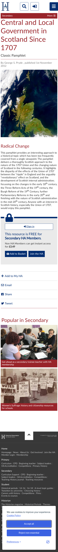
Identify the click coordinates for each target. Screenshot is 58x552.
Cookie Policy (14, 515)
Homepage (6, 452)
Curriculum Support (10, 475)
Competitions (25, 466)
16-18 (30, 488)
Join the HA (36, 254)
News (15, 452)
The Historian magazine (12, 504)
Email (8, 285)
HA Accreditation (9, 466)
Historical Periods (33, 504)
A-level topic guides (44, 488)
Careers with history (10, 493)
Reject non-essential (29, 533)
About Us (24, 452)
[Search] (24, 6)
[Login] (34, 6)
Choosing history (32, 491)
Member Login (8, 455)
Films (38, 493)
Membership (22, 455)
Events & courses (9, 496)
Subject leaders (44, 463)
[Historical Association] (5, 7)
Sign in (30, 226)
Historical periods (9, 488)
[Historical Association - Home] (10, 438)
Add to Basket (17, 254)
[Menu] (54, 6)
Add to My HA (13, 276)
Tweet (8, 303)
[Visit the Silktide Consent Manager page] (47, 542)
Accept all (29, 524)
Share (8, 294)
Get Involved (37, 452)
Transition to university (12, 491)
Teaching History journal (12, 480)
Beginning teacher (27, 463)
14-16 (22, 488)
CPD (15, 463)
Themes (46, 504)
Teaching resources (34, 480)
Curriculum (6, 463)
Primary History (40, 466)
